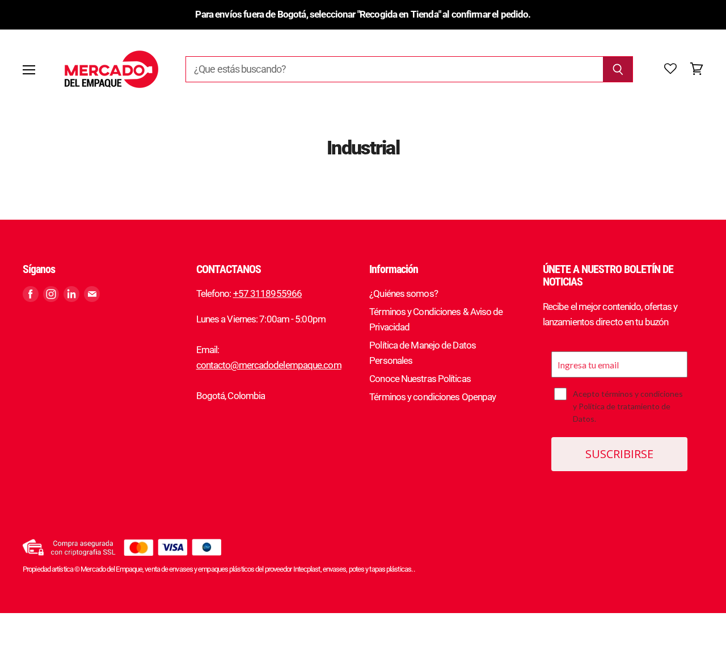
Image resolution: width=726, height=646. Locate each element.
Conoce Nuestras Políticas (420, 378)
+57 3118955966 (267, 293)
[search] (394, 69)
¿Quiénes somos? (403, 293)
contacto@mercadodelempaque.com (268, 365)
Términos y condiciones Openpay (432, 396)
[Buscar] (618, 69)
